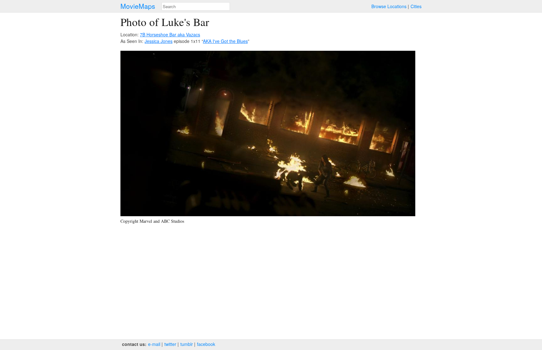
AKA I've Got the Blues (225, 41)
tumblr (186, 344)
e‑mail (154, 344)
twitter (170, 344)
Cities (416, 6)
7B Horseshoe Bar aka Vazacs (170, 34)
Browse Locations (388, 6)
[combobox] (196, 6)
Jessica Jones (159, 41)
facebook (206, 344)
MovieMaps (137, 6)
